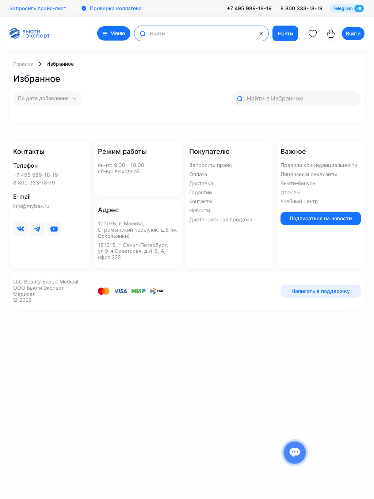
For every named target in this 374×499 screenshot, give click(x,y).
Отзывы (290, 192)
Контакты (201, 201)
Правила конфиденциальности (318, 165)
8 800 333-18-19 (301, 8)
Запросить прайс (210, 165)
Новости (199, 210)
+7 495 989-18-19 (249, 8)
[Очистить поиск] (261, 33)
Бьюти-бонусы (298, 183)
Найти (285, 33)
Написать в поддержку (320, 291)
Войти (353, 33)
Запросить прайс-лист (37, 8)
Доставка (201, 183)
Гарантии (200, 192)
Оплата (198, 174)
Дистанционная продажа (220, 219)
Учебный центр (299, 201)
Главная (23, 64)
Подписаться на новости (321, 218)
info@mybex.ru (31, 206)
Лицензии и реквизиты (308, 174)
